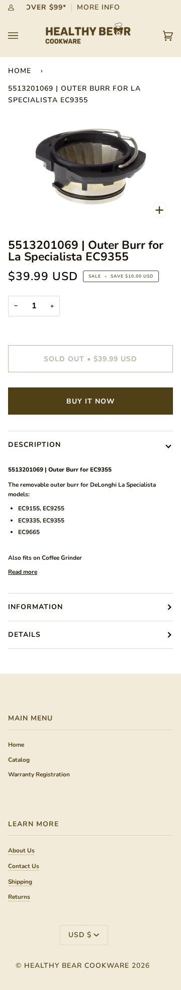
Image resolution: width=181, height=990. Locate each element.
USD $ (80, 935)
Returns (19, 897)
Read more (22, 572)
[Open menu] (23, 35)
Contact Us (23, 866)
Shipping (20, 882)
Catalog (19, 760)
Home (19, 71)
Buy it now (90, 401)
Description (34, 444)
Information (35, 607)
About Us (21, 850)
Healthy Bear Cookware (76, 965)
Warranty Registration (39, 774)
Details (24, 634)
